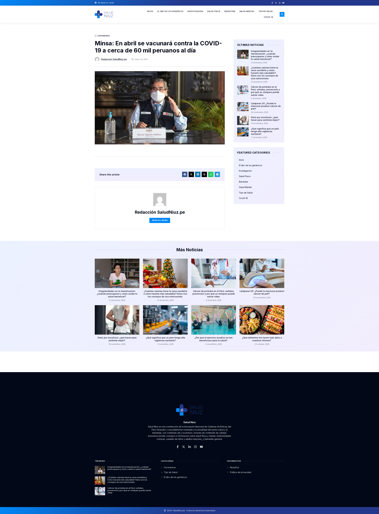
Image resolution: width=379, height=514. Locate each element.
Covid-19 (268, 17)
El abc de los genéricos (170, 11)
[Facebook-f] (272, 3)
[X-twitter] (276, 3)
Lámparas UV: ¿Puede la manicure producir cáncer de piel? (266, 106)
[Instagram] (280, 3)
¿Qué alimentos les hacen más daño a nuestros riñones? (262, 339)
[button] (282, 14)
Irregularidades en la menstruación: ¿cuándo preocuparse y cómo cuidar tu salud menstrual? (265, 55)
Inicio (150, 11)
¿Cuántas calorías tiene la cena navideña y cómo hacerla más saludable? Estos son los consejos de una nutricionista (264, 73)
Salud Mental (246, 11)
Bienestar (229, 11)
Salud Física (213, 11)
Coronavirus (103, 36)
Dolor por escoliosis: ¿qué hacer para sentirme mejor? (265, 118)
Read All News (159, 220)
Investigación (195, 11)
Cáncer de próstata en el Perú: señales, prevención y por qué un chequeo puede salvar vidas (265, 91)
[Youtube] (283, 3)
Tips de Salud (265, 11)
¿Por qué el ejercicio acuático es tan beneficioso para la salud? (214, 339)
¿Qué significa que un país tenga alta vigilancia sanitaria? (265, 131)
